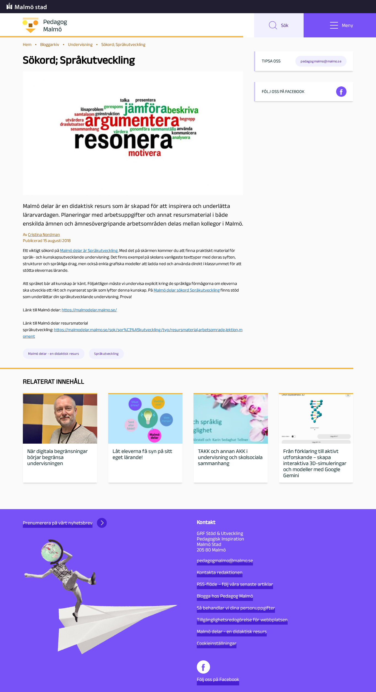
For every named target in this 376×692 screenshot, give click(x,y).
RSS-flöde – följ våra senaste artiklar (235, 584)
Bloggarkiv (49, 44)
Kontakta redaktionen (220, 572)
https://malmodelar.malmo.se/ (89, 309)
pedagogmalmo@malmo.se (225, 560)
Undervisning (80, 44)
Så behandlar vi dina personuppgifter (236, 608)
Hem (27, 44)
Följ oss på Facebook (218, 679)
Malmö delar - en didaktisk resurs (53, 354)
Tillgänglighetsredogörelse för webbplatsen (242, 619)
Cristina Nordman (44, 234)
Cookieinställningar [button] (216, 643)
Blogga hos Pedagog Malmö (225, 596)
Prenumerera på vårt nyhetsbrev (57, 523)
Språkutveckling (106, 354)
